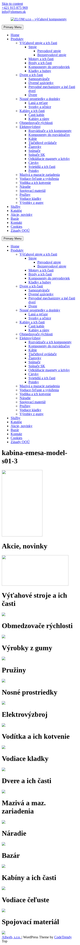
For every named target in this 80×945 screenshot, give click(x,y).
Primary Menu (13, 27)
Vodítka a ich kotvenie (35, 183)
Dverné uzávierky (41, 83)
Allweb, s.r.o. (12, 937)
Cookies (16, 226)
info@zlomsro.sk (14, 12)
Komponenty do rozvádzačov (49, 135)
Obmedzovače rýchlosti (36, 123)
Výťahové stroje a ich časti (38, 43)
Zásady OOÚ (20, 230)
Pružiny (25, 194)
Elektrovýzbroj (30, 127)
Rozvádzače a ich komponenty (50, 131)
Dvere (32, 95)
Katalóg (16, 210)
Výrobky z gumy (32, 202)
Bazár (15, 218)
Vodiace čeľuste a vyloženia (39, 179)
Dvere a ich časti (31, 75)
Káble (32, 139)
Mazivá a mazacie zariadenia (40, 175)
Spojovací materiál (33, 191)
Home (15, 35)
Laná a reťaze (38, 103)
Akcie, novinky (21, 214)
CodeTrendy (63, 937)
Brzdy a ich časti (40, 63)
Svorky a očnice (39, 107)
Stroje (32, 47)
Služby (15, 206)
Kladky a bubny (39, 71)
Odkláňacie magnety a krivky (49, 159)
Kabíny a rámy (38, 119)
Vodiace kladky (30, 198)
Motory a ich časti (41, 59)
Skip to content (12, 4)
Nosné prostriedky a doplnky (40, 99)
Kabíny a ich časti (32, 111)
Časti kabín (36, 115)
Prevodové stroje (49, 51)
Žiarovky (34, 147)
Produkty (17, 39)
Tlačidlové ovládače (42, 143)
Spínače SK (36, 155)
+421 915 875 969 (15, 8)
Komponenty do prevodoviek (49, 67)
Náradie (25, 187)
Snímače (34, 151)
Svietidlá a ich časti (41, 167)
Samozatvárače (39, 79)
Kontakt (16, 222)
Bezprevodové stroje (51, 55)
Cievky (33, 163)
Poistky (33, 171)
